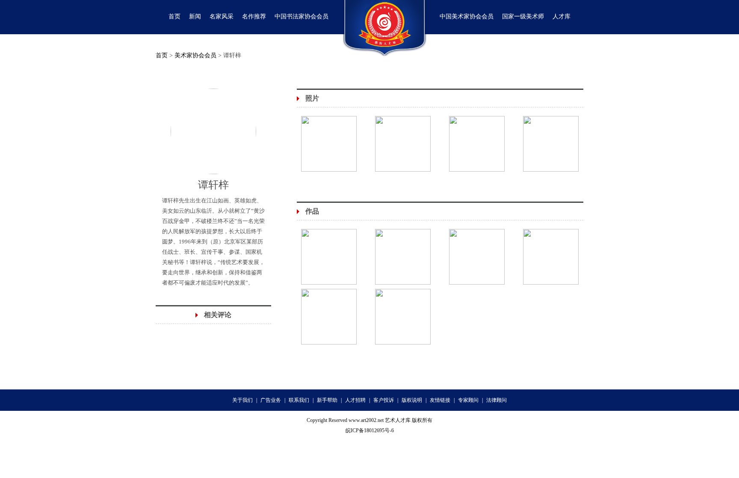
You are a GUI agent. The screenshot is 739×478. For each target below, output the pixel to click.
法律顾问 (496, 400)
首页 (162, 55)
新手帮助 (327, 400)
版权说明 (412, 400)
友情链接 (440, 400)
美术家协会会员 (195, 55)
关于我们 (242, 400)
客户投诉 (383, 400)
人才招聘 (355, 400)
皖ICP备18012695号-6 (370, 430)
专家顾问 (468, 400)
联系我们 (299, 400)
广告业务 (270, 400)
